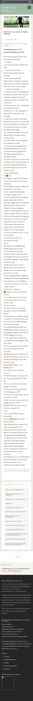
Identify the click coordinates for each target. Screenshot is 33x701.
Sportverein (14, 26)
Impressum (7, 669)
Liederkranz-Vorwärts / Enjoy (14, 521)
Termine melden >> (7, 624)
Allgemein (7, 26)
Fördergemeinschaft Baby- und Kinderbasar (14, 494)
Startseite (7, 656)
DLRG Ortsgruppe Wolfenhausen (15, 489)
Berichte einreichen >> (8, 627)
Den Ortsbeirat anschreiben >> (10, 634)
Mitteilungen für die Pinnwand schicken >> (13, 629)
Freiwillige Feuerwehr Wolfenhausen (16, 499)
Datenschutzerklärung (10, 666)
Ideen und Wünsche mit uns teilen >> (12, 631)
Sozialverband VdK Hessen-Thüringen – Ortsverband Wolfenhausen (16, 534)
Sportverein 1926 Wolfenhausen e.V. (15, 539)
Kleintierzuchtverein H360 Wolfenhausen (13, 516)
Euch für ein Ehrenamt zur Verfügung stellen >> (15, 636)
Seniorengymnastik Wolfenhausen (15, 529)
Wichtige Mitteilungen (10, 659)
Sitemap (6, 663)
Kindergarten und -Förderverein (14, 507)
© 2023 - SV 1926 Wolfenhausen (11, 571)
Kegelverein (9, 503)
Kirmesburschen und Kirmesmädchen (16, 511)
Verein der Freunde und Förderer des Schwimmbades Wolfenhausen (16, 544)
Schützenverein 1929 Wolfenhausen (15, 525)
